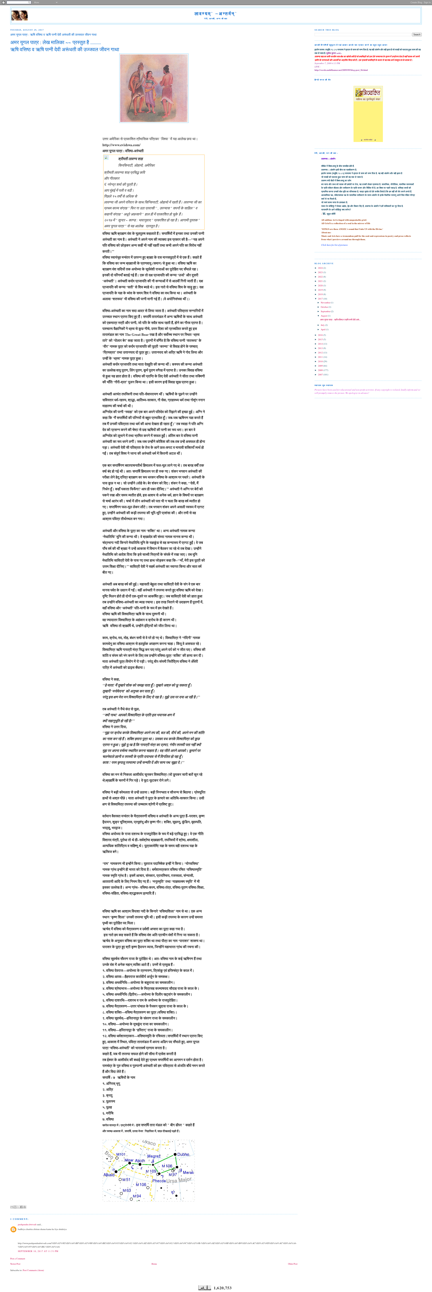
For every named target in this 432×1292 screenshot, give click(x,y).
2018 (320, 294)
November (326, 302)
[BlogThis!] (15, 1207)
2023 (320, 272)
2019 (320, 289)
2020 (320, 285)
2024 (320, 267)
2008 (320, 370)
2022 (320, 276)
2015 (320, 339)
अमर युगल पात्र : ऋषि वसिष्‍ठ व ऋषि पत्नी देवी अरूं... (340, 319)
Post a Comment (17, 1258)
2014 (320, 343)
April (323, 329)
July (323, 325)
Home (154, 1263)
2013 (320, 348)
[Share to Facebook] (21, 1207)
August (324, 315)
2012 (320, 352)
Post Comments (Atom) (33, 1270)
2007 (320, 374)
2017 (320, 298)
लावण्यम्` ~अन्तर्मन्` (216, 13)
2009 (320, 365)
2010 (320, 361)
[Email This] (12, 1207)
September (326, 311)
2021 (320, 281)
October (325, 306)
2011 (320, 356)
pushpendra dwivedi (27, 1224)
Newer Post (15, 1263)
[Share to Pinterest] (24, 1207)
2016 (320, 334)
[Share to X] (18, 1207)
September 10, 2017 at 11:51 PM (38, 1251)
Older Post (293, 1263)
